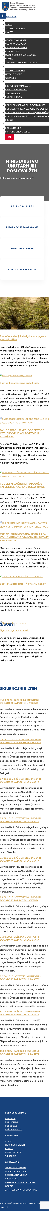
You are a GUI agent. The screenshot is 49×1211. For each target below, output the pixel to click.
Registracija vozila (16, 47)
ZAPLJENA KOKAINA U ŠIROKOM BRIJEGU (24, 584)
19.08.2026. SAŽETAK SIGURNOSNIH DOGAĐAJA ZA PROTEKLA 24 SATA (20, 1013)
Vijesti (8, 24)
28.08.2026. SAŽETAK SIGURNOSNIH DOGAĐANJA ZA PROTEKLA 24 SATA (20, 741)
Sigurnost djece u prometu (14, 630)
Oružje (9, 58)
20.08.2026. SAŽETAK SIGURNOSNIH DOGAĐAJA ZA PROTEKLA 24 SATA (20, 978)
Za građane (12, 36)
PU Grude (10, 1118)
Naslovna (10, 16)
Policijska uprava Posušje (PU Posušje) (27, 112)
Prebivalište (12, 51)
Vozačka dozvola (15, 43)
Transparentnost (15, 81)
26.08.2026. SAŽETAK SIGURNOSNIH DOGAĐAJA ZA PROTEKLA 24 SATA (20, 820)
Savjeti (9, 32)
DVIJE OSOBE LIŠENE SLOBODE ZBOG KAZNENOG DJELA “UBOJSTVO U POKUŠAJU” (22, 433)
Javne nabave (13, 93)
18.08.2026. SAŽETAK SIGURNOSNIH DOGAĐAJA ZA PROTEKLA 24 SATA (20, 1052)
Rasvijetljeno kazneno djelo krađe (19, 382)
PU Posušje (11, 1126)
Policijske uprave (15, 100)
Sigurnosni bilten (15, 28)
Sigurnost (11, 66)
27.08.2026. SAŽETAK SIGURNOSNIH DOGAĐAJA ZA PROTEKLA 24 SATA (20, 780)
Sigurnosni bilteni (15, 70)
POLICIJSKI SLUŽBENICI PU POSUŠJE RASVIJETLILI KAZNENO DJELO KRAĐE (22, 485)
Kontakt (10, 123)
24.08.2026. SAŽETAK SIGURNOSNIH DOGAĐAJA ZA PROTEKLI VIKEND (20, 899)
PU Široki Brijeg (13, 1129)
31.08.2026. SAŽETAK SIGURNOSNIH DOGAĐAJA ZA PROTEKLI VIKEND (20, 701)
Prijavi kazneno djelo (17, 131)
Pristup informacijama (18, 86)
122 (9, 137)
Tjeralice (10, 78)
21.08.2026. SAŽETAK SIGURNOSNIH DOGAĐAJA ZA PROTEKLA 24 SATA (20, 938)
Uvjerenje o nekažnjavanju (20, 55)
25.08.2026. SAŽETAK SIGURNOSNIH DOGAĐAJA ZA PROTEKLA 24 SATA (20, 859)
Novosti (9, 20)
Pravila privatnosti (16, 89)
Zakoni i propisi (13, 97)
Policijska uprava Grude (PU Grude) (25, 105)
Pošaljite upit (13, 128)
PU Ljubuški (11, 1122)
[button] (3, 16)
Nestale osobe (13, 74)
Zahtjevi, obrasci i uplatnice (21, 62)
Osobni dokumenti (15, 40)
